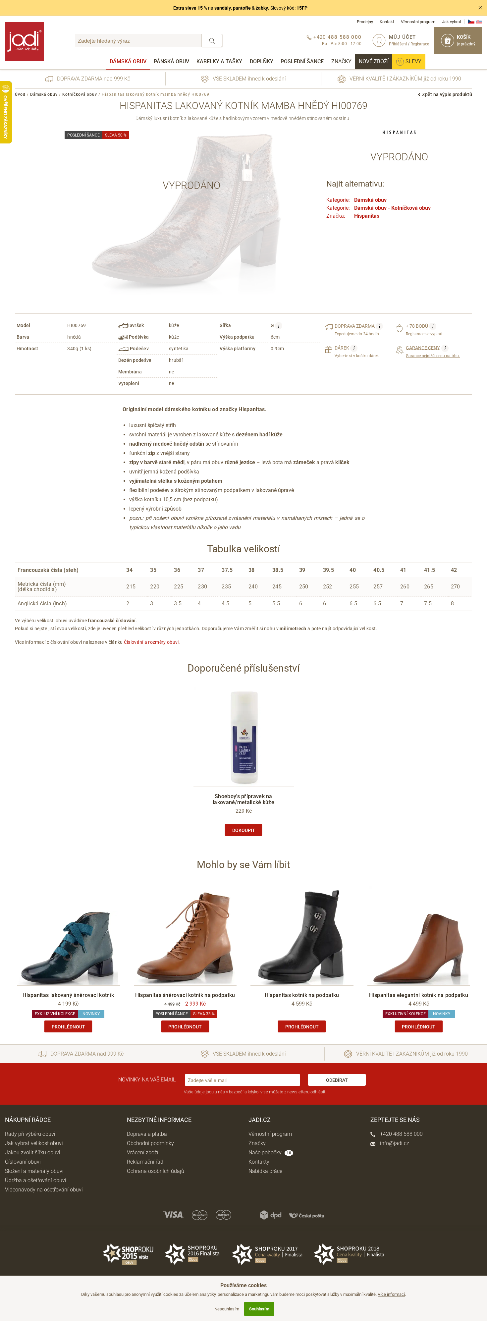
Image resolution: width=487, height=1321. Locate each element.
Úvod (20, 94)
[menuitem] (128, 61)
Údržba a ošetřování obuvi (35, 1180)
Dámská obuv (128, 61)
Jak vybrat (451, 21)
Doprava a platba (147, 1134)
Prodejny (365, 21)
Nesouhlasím (226, 1308)
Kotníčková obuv (79, 94)
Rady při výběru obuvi (30, 1134)
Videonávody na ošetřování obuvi (44, 1189)
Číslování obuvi (23, 1162)
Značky (341, 61)
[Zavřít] (480, 8)
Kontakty (258, 1162)
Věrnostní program (418, 21)
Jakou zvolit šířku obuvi (32, 1152)
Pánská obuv (171, 61)
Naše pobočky (269, 1152)
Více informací (391, 1294)
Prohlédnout (68, 1026)
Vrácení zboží (142, 1152)
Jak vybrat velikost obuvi (34, 1143)
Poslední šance (302, 61)
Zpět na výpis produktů (447, 94)
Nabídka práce (265, 1171)
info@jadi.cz (394, 1143)
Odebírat (337, 1080)
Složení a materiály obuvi (34, 1171)
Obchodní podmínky (150, 1143)
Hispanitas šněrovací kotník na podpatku (185, 995)
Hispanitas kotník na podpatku (302, 995)
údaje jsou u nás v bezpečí (219, 1091)
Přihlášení (398, 44)
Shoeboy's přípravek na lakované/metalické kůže (243, 799)
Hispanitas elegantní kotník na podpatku (418, 995)
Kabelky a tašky (219, 61)
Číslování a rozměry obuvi (151, 642)
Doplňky (261, 61)
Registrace (419, 44)
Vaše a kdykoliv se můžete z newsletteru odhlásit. (255, 1091)
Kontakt (387, 21)
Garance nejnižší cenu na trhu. (433, 351)
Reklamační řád (145, 1162)
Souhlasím (259, 1308)
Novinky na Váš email (147, 1079)
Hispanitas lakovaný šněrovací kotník (68, 995)
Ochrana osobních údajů (155, 1171)
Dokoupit (243, 830)
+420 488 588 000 (401, 1134)
